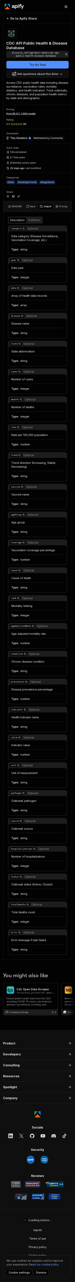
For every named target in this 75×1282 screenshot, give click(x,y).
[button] (23, 228)
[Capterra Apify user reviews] (54, 1184)
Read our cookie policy (44, 1264)
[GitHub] (32, 1136)
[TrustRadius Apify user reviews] (38, 1196)
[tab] (14, 206)
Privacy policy (38, 1247)
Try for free (37, 65)
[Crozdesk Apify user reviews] (54, 1196)
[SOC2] (44, 1159)
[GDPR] (30, 1159)
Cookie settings (19, 1272)
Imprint (37, 1230)
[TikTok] (64, 1136)
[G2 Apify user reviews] (21, 1196)
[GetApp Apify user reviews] (15, 1184)
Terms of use (37, 1238)
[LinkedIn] (11, 1136)
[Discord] (54, 1136)
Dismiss (41, 1272)
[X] (21, 1136)
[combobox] (37, 74)
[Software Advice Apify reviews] (32, 1184)
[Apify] (14, 6)
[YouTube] (43, 1136)
